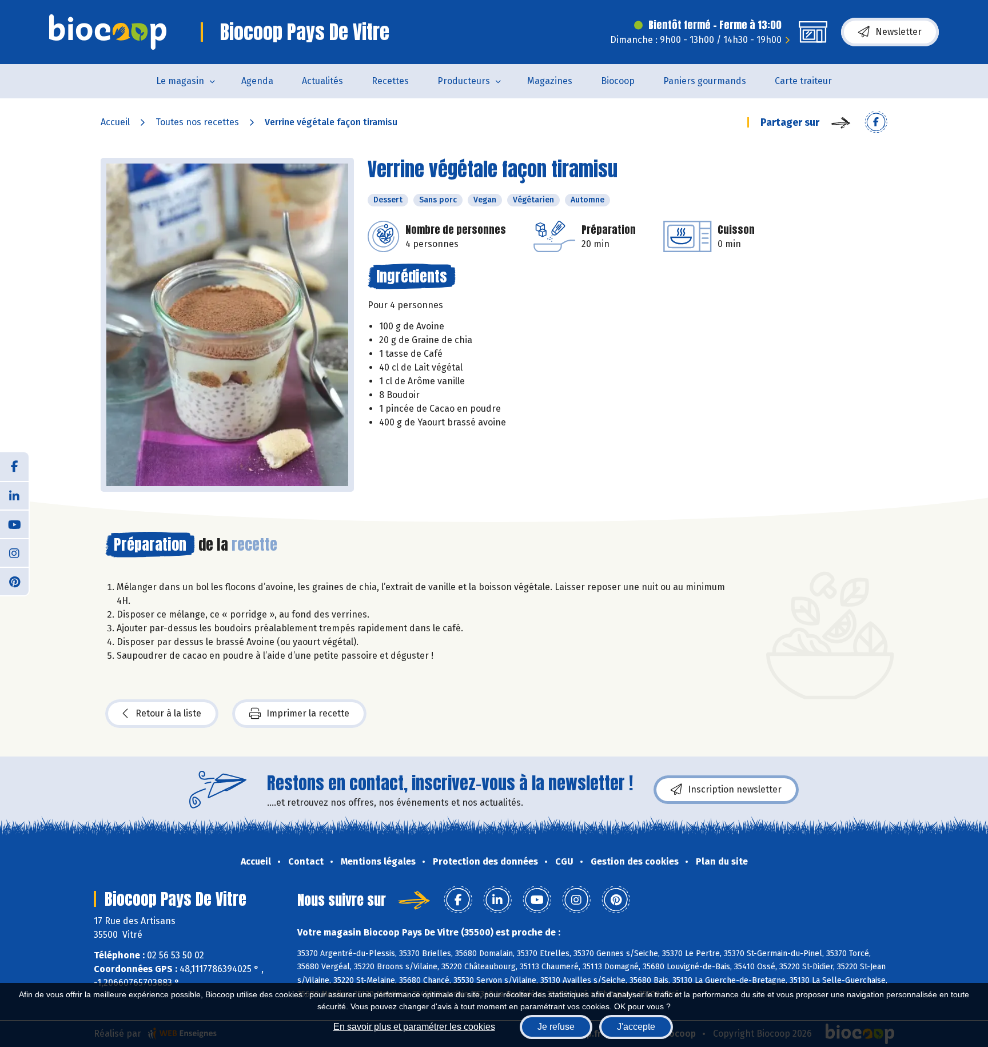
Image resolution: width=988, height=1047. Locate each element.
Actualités (322, 80)
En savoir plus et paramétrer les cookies (414, 1027)
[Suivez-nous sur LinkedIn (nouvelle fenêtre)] (14, 495)
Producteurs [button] (463, 80)
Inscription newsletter (735, 789)
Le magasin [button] (180, 80)
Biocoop (618, 80)
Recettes (390, 80)
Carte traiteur (803, 80)
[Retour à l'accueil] (107, 32)
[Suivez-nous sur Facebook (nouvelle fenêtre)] (14, 466)
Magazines (549, 80)
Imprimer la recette (307, 713)
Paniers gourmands (704, 80)
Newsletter (898, 31)
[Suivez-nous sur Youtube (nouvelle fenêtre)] (14, 523)
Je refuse (556, 1027)
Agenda (257, 80)
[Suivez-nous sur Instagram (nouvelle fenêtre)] (14, 552)
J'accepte (636, 1027)
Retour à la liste (168, 713)
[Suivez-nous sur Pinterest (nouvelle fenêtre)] (14, 581)
